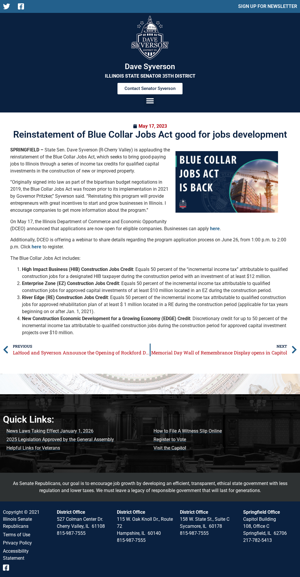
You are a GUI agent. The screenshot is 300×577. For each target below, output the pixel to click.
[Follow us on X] (8, 6)
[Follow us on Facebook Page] (23, 6)
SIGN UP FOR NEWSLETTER (267, 6)
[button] (150, 100)
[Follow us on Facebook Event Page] (8, 567)
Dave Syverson (150, 66)
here (215, 228)
